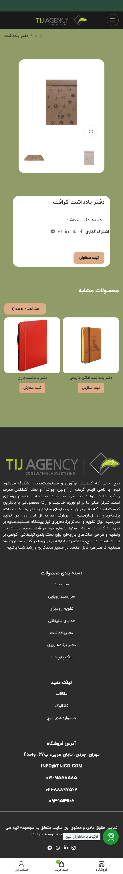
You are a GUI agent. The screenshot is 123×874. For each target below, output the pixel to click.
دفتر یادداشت (16, 36)
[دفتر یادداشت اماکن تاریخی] (91, 345)
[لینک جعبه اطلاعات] (61, 766)
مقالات (62, 693)
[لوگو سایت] (61, 19)
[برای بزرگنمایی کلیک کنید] (90, 131)
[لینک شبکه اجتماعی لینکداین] (67, 232)
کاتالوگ (61, 706)
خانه (38, 36)
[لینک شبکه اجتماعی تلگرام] (53, 232)
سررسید (61, 584)
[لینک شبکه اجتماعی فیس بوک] (81, 232)
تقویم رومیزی (61, 608)
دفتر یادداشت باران (32, 377)
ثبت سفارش (89, 257)
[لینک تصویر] (63, 463)
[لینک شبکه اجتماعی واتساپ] (60, 232)
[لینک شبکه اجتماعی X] (74, 232)
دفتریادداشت (61, 633)
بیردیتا (37, 834)
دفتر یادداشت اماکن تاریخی (91, 377)
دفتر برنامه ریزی (61, 645)
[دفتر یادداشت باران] (32, 345)
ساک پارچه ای (61, 657)
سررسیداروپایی (61, 596)
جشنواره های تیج (61, 718)
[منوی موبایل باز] (113, 20)
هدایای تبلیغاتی (61, 621)
